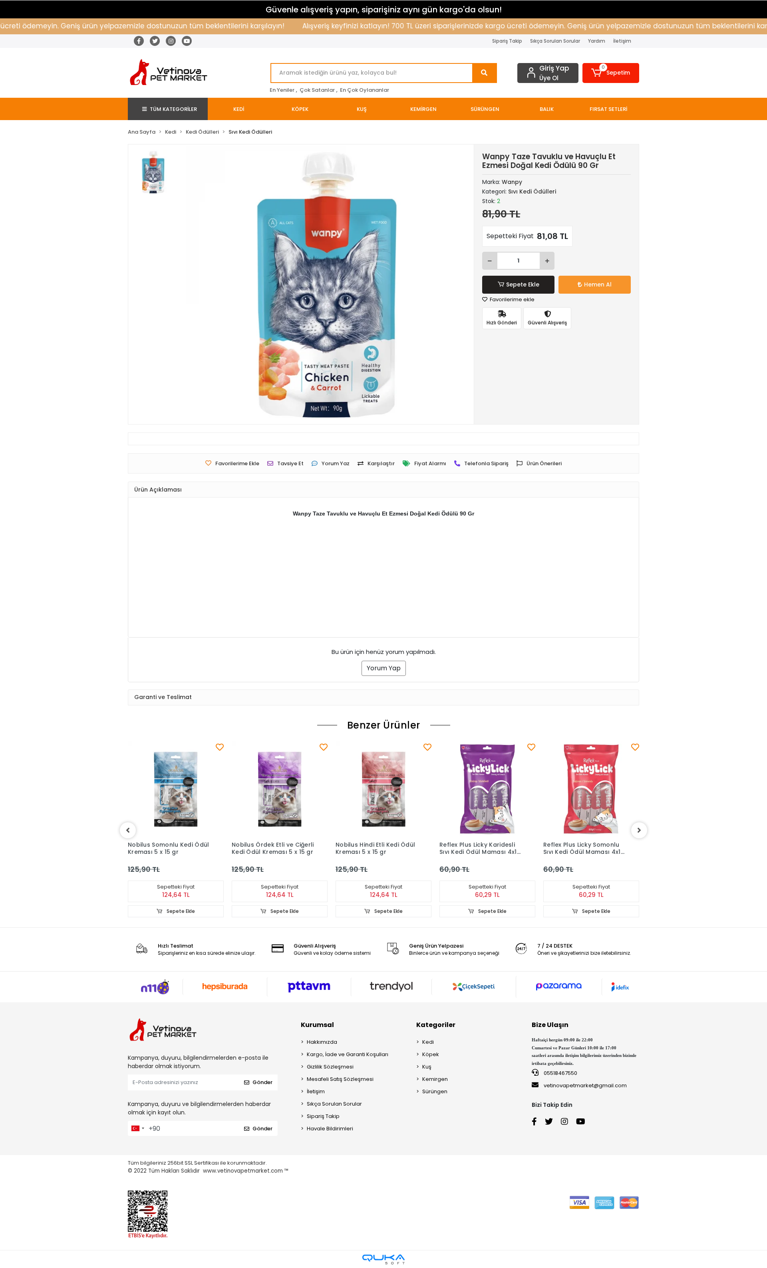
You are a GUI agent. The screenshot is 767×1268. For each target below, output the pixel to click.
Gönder (262, 1082)
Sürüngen (434, 1091)
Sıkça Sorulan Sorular (555, 41)
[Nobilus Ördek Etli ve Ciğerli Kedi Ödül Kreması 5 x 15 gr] (280, 789)
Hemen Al (598, 284)
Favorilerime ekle (512, 299)
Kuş (426, 1066)
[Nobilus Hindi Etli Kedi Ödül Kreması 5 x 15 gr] (383, 789)
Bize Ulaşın (550, 1024)
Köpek (430, 1054)
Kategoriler (435, 1024)
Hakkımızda (322, 1042)
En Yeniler (282, 90)
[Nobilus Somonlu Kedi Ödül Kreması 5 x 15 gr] (176, 789)
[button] (611, 73)
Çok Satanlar (317, 90)
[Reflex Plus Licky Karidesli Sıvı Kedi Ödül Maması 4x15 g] (487, 789)
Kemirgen (435, 1079)
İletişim (622, 41)
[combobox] (137, 1128)
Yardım (596, 41)
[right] (639, 830)
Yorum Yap (384, 668)
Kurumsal (317, 1024)
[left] (128, 830)
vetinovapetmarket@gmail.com (585, 1085)
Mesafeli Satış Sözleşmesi (340, 1079)
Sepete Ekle (522, 284)
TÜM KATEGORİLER (173, 109)
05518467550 (559, 1073)
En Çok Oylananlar (364, 90)
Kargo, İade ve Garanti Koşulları (347, 1054)
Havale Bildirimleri (330, 1128)
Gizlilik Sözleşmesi (330, 1066)
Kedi (428, 1042)
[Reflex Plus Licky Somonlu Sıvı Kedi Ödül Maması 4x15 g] (591, 789)
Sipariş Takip (507, 41)
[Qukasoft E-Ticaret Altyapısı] (383, 1259)
